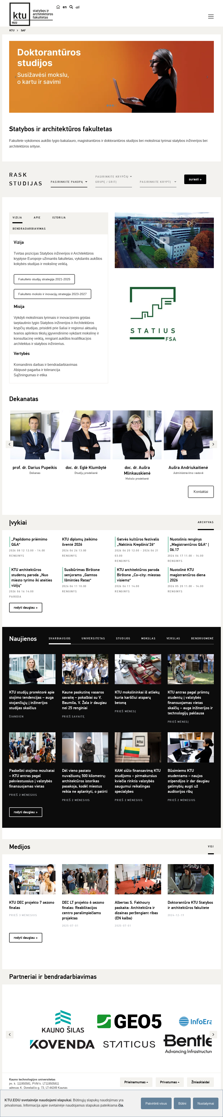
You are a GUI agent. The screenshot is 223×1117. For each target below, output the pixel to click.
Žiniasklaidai (200, 1082)
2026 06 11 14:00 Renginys (127, 589)
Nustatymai (206, 1103)
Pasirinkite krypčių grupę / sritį (112, 179)
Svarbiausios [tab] (60, 638)
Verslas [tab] (174, 638)
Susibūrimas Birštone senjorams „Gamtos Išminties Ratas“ (82, 575)
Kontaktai (201, 492)
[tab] (17, 217)
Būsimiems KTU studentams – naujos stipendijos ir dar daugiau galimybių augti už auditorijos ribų (188, 781)
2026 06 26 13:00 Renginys (74, 553)
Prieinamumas (134, 1082)
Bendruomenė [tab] (202, 638)
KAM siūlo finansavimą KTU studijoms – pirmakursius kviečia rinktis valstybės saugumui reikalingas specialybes (137, 781)
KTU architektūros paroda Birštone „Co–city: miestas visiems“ (138, 575)
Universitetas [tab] (93, 638)
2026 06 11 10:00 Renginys (74, 589)
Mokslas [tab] (148, 638)
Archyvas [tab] (206, 522)
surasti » (195, 179)
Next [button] (214, 1034)
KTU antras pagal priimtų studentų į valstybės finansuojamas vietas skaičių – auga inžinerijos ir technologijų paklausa (190, 703)
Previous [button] (10, 1034)
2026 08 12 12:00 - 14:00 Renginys (27, 553)
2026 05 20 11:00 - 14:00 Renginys (186, 589)
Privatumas (168, 1082)
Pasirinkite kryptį (155, 182)
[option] (34, 445)
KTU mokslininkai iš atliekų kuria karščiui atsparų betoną (137, 697)
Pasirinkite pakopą (67, 182)
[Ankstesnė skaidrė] (15, 77)
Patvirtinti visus (156, 1103)
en (65, 7)
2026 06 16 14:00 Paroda (21, 594)
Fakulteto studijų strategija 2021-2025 (44, 279)
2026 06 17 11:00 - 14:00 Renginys (186, 558)
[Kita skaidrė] (207, 77)
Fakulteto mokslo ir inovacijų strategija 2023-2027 (52, 294)
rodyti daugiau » (25, 607)
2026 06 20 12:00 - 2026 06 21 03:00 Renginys (137, 556)
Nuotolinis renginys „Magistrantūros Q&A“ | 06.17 (189, 544)
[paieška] (71, 7)
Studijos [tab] (123, 638)
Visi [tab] (211, 846)
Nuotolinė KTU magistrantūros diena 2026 (187, 575)
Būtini (182, 1103)
